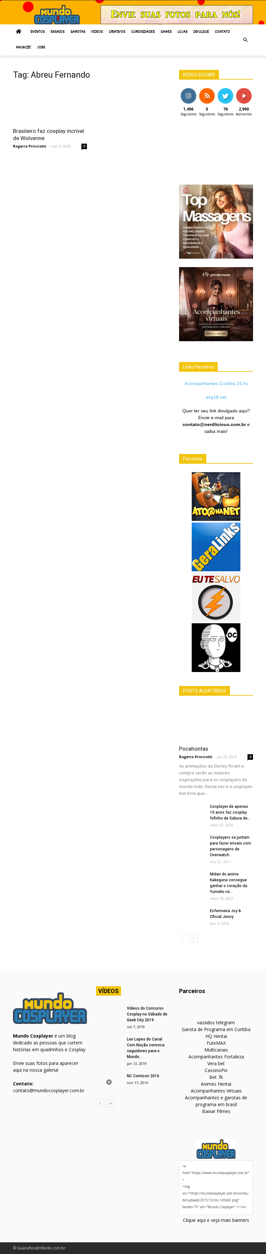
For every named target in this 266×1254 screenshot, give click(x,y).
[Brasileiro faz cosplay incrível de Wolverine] (50, 104)
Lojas (182, 32)
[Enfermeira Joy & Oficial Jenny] (192, 917)
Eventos (37, 32)
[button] (245, 40)
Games (166, 32)
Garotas (77, 32)
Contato (222, 32)
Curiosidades (143, 32)
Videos (97, 32)
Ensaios (58, 32)
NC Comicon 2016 (143, 1076)
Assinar (244, 90)
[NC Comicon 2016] (109, 1082)
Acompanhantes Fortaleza (216, 1057)
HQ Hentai (216, 1036)
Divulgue (201, 32)
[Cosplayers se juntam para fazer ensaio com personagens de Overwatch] (192, 843)
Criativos (117, 32)
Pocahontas (193, 748)
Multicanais (216, 1050)
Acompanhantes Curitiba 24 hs (216, 383)
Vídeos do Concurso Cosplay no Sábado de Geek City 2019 (147, 1014)
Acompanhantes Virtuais (216, 1091)
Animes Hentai (216, 1084)
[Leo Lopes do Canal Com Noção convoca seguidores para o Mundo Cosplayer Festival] (109, 1045)
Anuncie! (23, 48)
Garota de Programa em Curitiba (216, 1029)
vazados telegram (216, 1022)
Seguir (188, 90)
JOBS (41, 48)
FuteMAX (216, 1043)
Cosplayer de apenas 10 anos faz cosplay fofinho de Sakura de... (230, 812)
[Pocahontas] (216, 722)
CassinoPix (216, 1070)
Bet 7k (216, 1077)
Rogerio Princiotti (29, 146)
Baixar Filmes (216, 1111)
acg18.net (216, 397)
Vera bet (216, 1063)
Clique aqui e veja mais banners (216, 1220)
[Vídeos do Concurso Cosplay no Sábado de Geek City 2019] (109, 1014)
